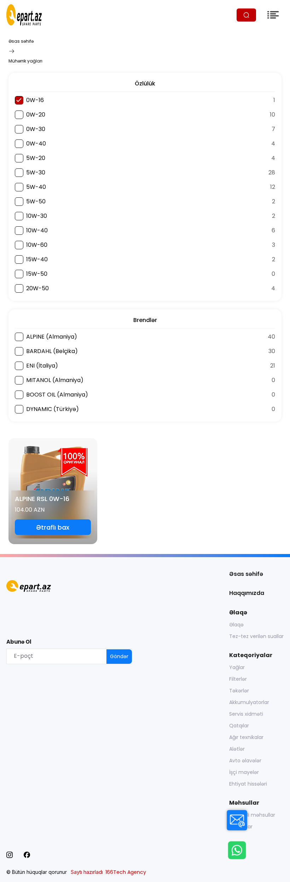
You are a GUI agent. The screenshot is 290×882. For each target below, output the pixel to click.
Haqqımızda (246, 593)
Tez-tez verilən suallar (256, 636)
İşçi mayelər (244, 772)
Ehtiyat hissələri (248, 783)
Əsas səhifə (21, 41)
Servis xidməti (246, 713)
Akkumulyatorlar (249, 702)
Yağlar (237, 667)
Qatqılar (239, 725)
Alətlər (237, 748)
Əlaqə (236, 624)
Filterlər (238, 679)
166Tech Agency (125, 872)
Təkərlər (239, 690)
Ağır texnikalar (246, 737)
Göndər (119, 656)
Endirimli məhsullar (252, 814)
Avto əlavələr (245, 760)
